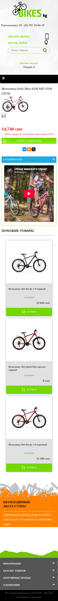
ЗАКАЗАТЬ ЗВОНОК (18, 36)
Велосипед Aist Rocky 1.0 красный (28, 444)
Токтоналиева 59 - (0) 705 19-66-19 (22, 25)
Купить (32, 312)
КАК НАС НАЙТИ (17, 43)
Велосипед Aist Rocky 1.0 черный (27, 289)
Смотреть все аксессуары (20, 515)
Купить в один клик (29, 141)
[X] (33, 149)
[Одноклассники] (29, 149)
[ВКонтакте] (24, 149)
